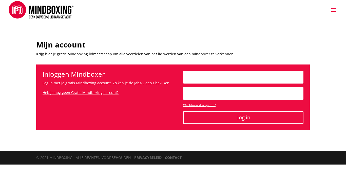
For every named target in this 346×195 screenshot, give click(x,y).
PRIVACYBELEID (148, 157)
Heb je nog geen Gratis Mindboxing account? (81, 92)
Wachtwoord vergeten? (199, 105)
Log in (243, 117)
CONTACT (173, 157)
